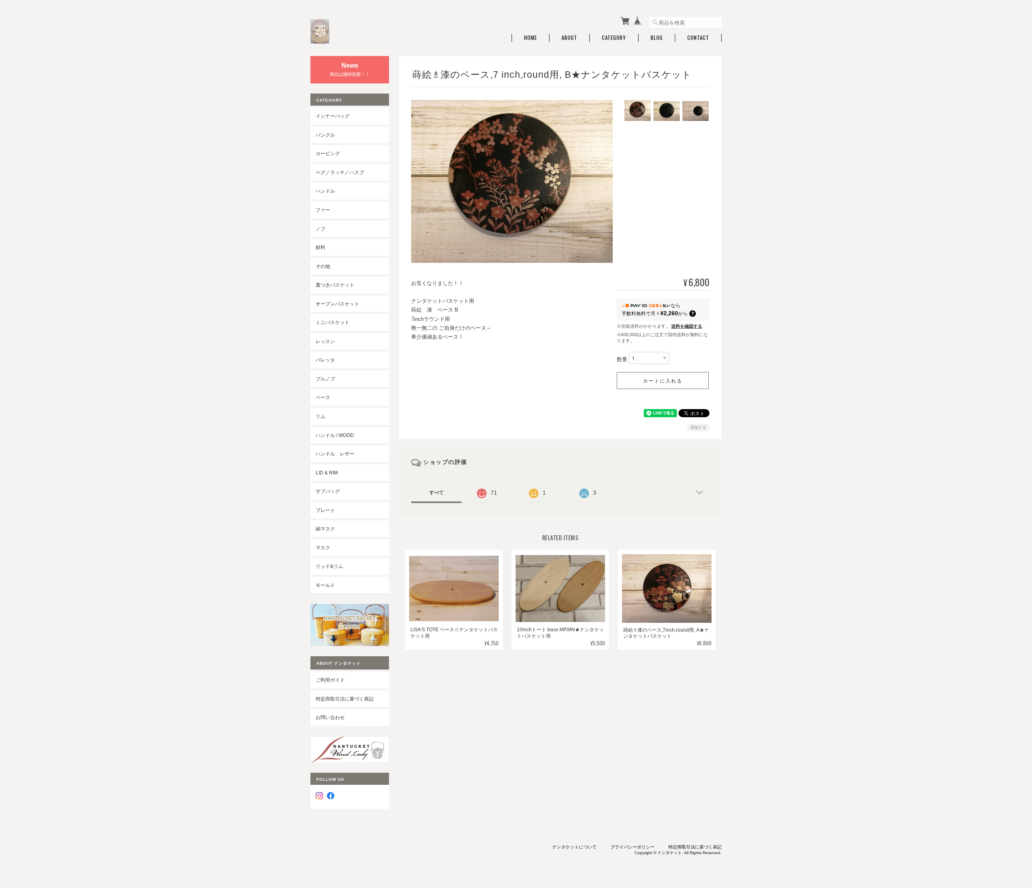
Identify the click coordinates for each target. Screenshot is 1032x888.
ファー (323, 209)
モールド (325, 585)
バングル (325, 134)
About (569, 38)
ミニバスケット (333, 322)
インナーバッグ (333, 116)
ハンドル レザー (335, 453)
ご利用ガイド (330, 679)
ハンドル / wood (335, 435)
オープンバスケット (337, 303)
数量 (622, 360)
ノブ (320, 228)
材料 (320, 247)
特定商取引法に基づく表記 (345, 698)
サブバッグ (328, 491)
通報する (698, 427)
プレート (325, 510)
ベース (323, 397)
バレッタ (325, 359)
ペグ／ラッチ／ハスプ (340, 172)
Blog (657, 38)
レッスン (325, 341)
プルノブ (325, 378)
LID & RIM (327, 472)
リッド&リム (329, 566)
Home (530, 38)
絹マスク (325, 528)
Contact (698, 38)
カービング (328, 153)
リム (320, 416)
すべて (436, 492)
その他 (323, 266)
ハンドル (325, 190)
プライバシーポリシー (632, 846)
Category (614, 38)
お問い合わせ (330, 717)
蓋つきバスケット (335, 284)
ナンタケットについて (574, 846)
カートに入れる (662, 380)
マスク (323, 547)
